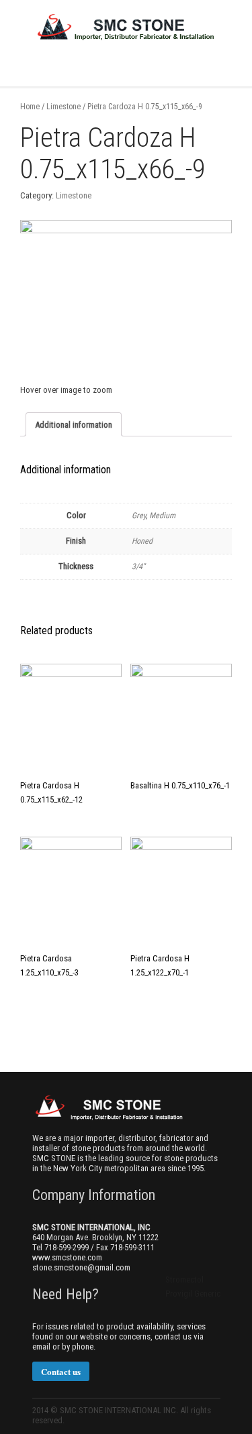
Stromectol (184, 1279)
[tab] (74, 424)
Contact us (61, 1371)
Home (30, 106)
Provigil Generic (192, 1294)
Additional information (73, 425)
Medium (162, 515)
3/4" (138, 566)
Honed (142, 541)
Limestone (63, 106)
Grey (139, 515)
